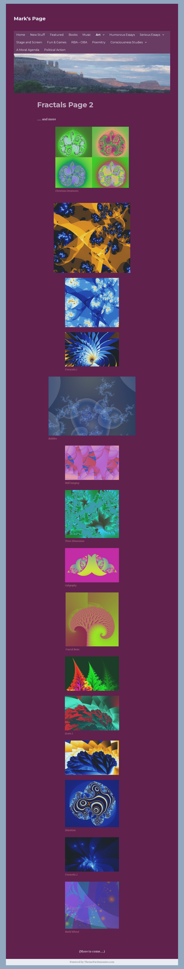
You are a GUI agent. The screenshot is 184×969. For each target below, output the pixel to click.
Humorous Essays (122, 34)
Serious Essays (150, 34)
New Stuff (37, 34)
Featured (57, 34)
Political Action (54, 50)
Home (20, 34)
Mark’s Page (30, 18)
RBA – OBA (79, 42)
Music (86, 34)
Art (98, 34)
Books (73, 34)
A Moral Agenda (27, 50)
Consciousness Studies (127, 42)
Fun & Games (56, 42)
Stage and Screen (29, 42)
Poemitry (98, 42)
